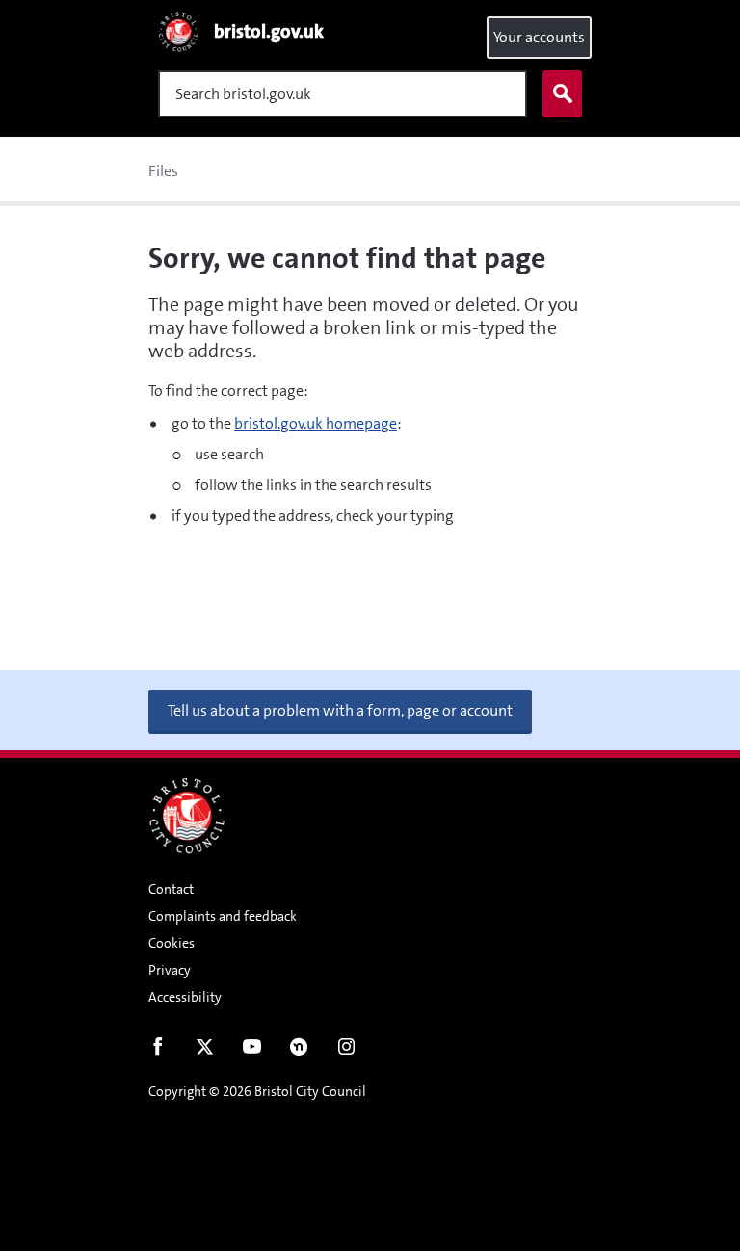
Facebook (157, 1050)
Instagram (346, 1050)
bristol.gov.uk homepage (315, 423)
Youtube (252, 1050)
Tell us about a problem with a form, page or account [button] (340, 710)
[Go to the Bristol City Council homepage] (186, 815)
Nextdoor (299, 1050)
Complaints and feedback (222, 916)
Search (562, 93)
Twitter (205, 1050)
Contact (171, 889)
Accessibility (185, 996)
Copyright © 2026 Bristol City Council (257, 1091)
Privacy (169, 969)
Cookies (171, 942)
